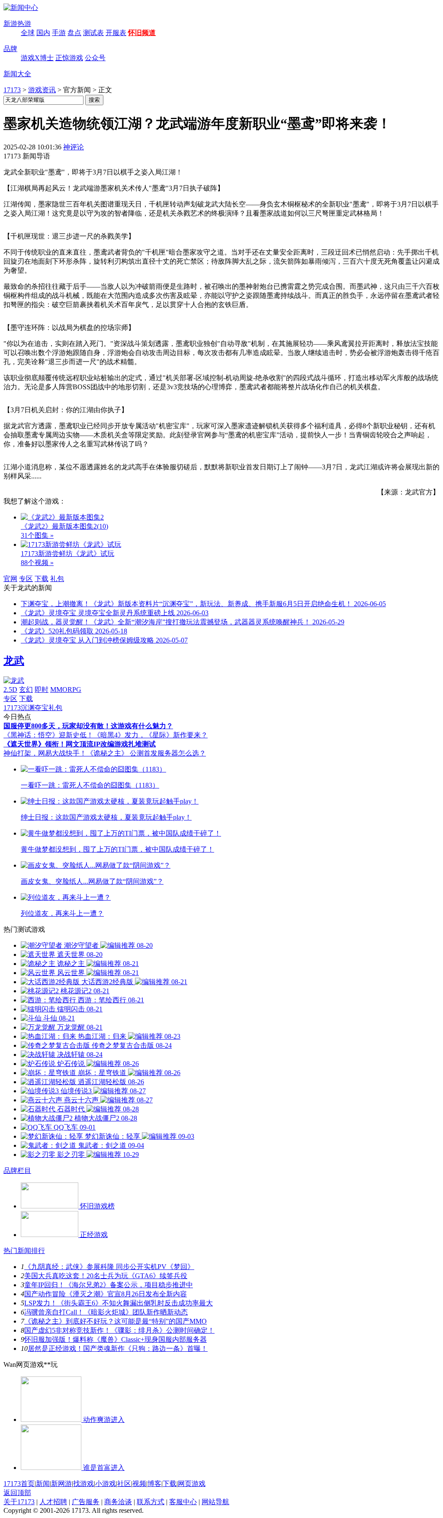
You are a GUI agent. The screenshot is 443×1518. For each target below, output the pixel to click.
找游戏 (83, 1483)
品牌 (10, 48)
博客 (154, 1483)
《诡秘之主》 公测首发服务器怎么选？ (146, 753)
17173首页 (19, 1483)
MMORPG (65, 689)
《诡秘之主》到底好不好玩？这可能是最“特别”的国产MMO (115, 1321)
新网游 (61, 1483)
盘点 (74, 32)
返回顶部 (17, 1492)
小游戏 (105, 1483)
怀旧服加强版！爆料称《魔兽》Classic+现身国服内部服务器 (115, 1339)
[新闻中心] (20, 7)
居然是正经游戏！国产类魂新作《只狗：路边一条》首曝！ (118, 1348)
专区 (26, 578)
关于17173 (19, 1501)
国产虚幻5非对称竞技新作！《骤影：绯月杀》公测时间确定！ (119, 1330)
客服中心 (183, 1501)
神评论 (73, 147)
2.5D (10, 689)
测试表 (93, 32)
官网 (10, 578)
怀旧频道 (142, 32)
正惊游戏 (69, 57)
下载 (41, 578)
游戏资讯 (42, 90)
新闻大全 (17, 74)
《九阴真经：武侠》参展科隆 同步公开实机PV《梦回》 (109, 1266)
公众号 (95, 57)
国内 (43, 32)
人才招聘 (53, 1501)
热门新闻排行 (24, 1250)
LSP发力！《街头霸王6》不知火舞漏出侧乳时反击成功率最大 (118, 1303)
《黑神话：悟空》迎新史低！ (48, 735)
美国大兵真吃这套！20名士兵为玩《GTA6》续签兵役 (105, 1275)
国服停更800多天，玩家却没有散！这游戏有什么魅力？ (88, 726)
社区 (124, 1483)
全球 (28, 32)
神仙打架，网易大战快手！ (45, 753)
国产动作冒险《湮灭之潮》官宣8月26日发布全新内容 (105, 1294)
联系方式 (150, 1501)
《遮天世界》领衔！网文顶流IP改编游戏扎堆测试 (79, 744)
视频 (139, 1483)
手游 (59, 32)
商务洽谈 (118, 1501)
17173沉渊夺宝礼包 (32, 707)
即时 (41, 689)
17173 (12, 90)
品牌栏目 (17, 1170)
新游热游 (17, 23)
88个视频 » (37, 562)
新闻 (43, 1483)
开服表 (116, 32)
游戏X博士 (37, 57)
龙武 (13, 660)
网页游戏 (191, 1483)
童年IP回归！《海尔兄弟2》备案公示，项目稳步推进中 (108, 1285)
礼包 (57, 578)
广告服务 (86, 1501)
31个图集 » (37, 535)
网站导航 (215, 1501)
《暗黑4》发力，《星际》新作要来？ (150, 735)
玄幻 (26, 689)
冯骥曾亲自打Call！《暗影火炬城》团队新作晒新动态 (106, 1312)
